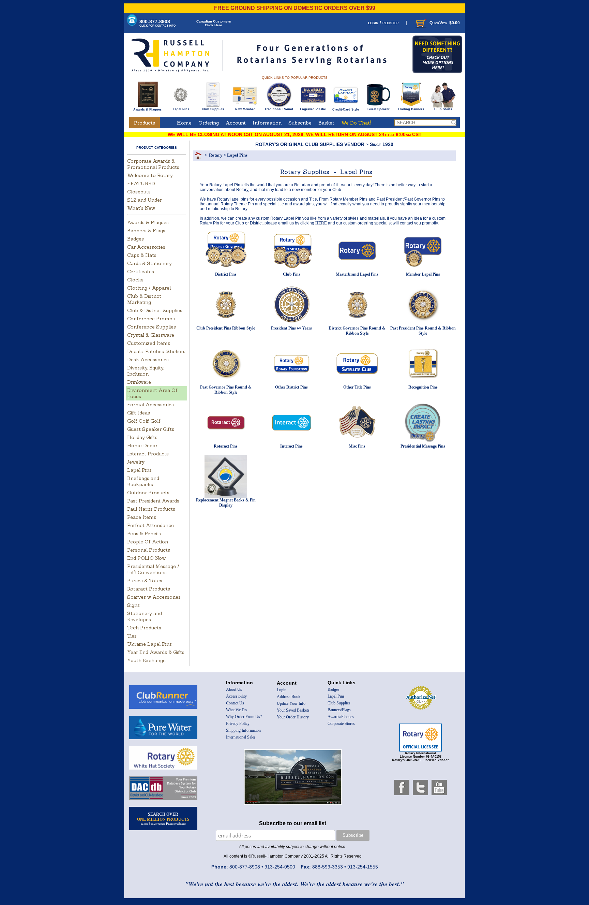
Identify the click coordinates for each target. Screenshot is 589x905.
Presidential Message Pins (423, 446)
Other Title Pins (357, 387)
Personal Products (148, 550)
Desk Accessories (148, 359)
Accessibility (236, 696)
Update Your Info (291, 703)
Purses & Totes (144, 581)
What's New (141, 208)
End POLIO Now (146, 558)
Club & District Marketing (144, 299)
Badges (135, 239)
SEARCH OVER (163, 819)
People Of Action (147, 542)
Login (281, 689)
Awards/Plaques (341, 716)
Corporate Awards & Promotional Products (153, 164)
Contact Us (235, 703)
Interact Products (148, 454)
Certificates (140, 271)
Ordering (208, 123)
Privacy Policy (238, 723)
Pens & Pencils (144, 533)
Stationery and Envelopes (144, 616)
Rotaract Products (148, 589)
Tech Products (144, 628)
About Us (234, 689)
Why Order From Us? (244, 716)
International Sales (241, 737)
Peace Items (141, 517)
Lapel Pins (181, 109)
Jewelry (136, 462)
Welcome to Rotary (150, 175)
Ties (132, 636)
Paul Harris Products (151, 509)
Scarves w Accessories (154, 597)
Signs (133, 605)
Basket (326, 123)
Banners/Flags (339, 709)
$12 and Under (144, 200)
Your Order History (293, 717)
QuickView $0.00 (444, 22)
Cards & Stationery (149, 263)
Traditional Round (279, 109)
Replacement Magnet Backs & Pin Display (226, 503)
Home (184, 123)
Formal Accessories (150, 405)
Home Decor (142, 445)
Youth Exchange (146, 660)
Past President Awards (153, 501)
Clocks (135, 280)
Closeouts (139, 192)
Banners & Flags (146, 231)
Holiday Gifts (142, 437)
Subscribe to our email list (292, 823)
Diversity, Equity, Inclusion (145, 371)
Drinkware (139, 382)
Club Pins (291, 274)
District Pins (226, 274)
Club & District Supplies (154, 310)
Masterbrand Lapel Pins (357, 274)
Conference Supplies (151, 327)
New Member (245, 109)
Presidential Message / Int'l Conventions (153, 569)
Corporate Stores (341, 723)
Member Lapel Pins (423, 274)
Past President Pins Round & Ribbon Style (423, 331)
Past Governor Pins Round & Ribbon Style (226, 390)
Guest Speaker (378, 109)
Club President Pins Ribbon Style (225, 328)
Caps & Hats (141, 255)
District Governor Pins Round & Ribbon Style (357, 331)
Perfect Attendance (150, 525)
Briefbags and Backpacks (143, 481)
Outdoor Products (148, 493)
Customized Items (148, 343)
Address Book (288, 696)
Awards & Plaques (147, 109)
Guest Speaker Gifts (150, 429)
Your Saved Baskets (293, 710)
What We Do (236, 709)
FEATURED (141, 183)
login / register (383, 22)
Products (144, 123)
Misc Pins (357, 446)
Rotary (216, 155)
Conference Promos (151, 319)
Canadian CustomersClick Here (213, 23)
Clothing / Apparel (149, 288)
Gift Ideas (138, 413)
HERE (321, 223)
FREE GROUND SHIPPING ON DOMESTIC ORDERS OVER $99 (294, 8)
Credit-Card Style (345, 109)
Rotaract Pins (226, 446)
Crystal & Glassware (150, 335)
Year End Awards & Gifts (155, 652)
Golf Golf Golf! (144, 421)
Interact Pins (291, 446)
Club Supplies (213, 109)
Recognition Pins (423, 387)
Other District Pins (291, 387)
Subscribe (300, 123)
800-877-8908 (157, 23)
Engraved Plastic (313, 109)
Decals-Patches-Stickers (156, 351)
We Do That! (356, 123)
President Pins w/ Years (291, 328)
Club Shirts (443, 109)
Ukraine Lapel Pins (149, 644)
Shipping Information (243, 730)
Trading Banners (411, 109)
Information (267, 123)
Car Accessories (146, 247)
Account (236, 123)
